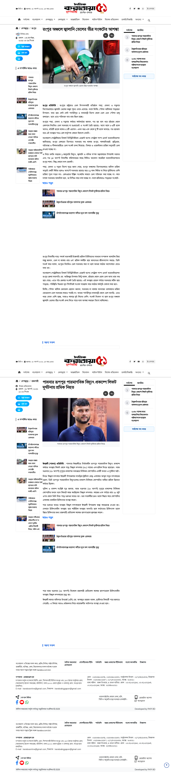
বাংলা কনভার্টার (131, 662)
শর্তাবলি (99, 662)
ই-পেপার (150, 8)
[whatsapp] (27, 702)
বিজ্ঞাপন (143, 662)
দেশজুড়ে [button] (49, 19)
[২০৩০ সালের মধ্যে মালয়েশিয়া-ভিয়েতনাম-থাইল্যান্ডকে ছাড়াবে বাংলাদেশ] (138, 63)
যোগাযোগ (68, 665)
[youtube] (22, 702)
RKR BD (151, 709)
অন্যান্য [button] (138, 19)
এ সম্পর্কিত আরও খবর (27, 68)
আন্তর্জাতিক (74, 19)
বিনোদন (85, 19)
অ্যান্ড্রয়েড (141, 700)
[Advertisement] (27, 221)
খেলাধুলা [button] (62, 19)
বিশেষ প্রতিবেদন (112, 19)
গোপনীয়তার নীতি (86, 662)
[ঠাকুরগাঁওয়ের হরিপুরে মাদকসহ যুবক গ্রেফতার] (138, 50)
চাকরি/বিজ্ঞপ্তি (127, 19)
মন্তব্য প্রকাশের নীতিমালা (114, 662)
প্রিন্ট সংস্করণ (26, 46)
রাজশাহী (35, 381)
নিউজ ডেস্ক (24, 34)
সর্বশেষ (26, 19)
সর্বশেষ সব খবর (139, 76)
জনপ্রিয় (140, 30)
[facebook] (17, 702)
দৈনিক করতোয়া (70, 662)
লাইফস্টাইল (97, 19)
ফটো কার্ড (24, 53)
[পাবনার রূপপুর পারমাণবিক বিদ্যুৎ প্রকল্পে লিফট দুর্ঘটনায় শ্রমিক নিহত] (138, 39)
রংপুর (34, 28)
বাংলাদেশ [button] (36, 19)
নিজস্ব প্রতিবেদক (25, 386)
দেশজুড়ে (24, 28)
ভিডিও (20, 9)
